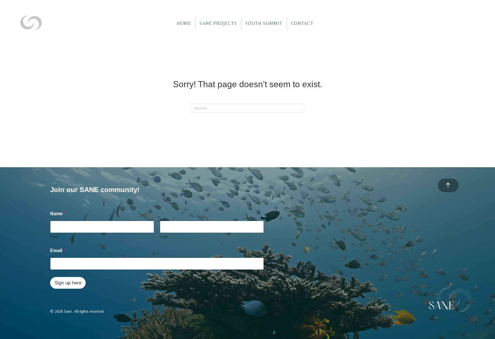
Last (164, 236)
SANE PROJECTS (218, 23)
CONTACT (302, 23)
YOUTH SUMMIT (263, 23)
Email (57, 250)
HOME (184, 23)
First (54, 236)
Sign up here (67, 283)
